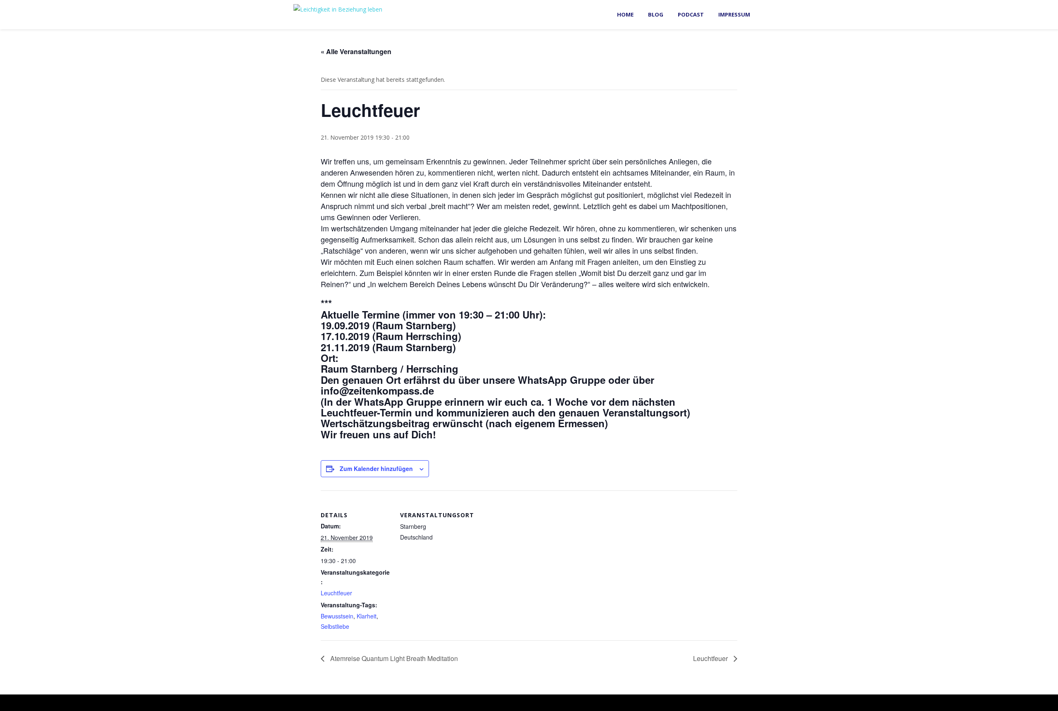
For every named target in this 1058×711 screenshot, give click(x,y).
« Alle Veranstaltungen (356, 51)
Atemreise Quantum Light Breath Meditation (393, 658)
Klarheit (366, 616)
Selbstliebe (335, 626)
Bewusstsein (337, 616)
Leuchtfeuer (336, 593)
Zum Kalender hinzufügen (376, 468)
